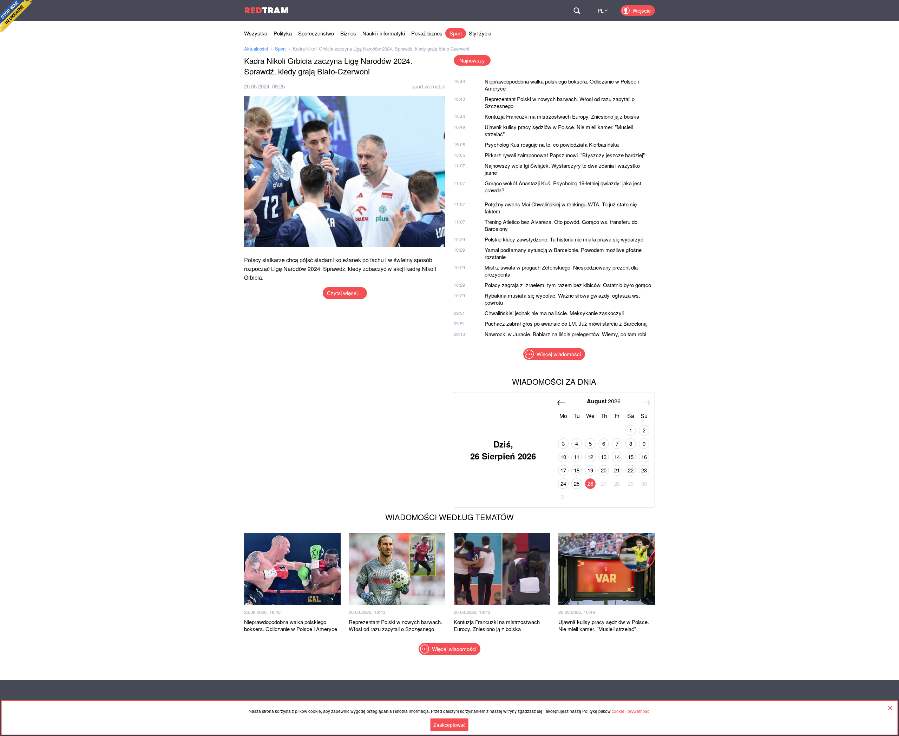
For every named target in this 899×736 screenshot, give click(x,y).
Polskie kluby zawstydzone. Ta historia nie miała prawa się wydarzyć (564, 239)
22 (631, 470)
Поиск (576, 10)
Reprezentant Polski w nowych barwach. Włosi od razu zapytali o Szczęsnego (560, 102)
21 (617, 470)
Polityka (283, 33)
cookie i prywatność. (631, 711)
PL (601, 10)
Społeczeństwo (316, 33)
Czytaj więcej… (345, 293)
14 (617, 456)
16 (644, 456)
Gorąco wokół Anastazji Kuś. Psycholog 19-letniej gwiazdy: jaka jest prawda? (563, 186)
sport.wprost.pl (428, 86)
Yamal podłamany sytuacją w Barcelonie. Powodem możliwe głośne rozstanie (563, 253)
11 (576, 456)
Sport (456, 33)
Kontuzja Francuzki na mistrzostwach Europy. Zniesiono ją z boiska (562, 116)
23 (644, 470)
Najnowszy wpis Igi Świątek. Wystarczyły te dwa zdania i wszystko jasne (562, 169)
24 (563, 483)
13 (603, 456)
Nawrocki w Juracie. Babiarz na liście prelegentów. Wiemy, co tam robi (565, 334)
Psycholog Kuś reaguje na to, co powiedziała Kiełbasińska (552, 144)
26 (590, 483)
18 (576, 470)
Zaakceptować (449, 724)
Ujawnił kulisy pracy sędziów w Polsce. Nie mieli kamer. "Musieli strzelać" (559, 130)
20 (603, 470)
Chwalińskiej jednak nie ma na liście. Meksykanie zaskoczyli (554, 313)
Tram (266, 10)
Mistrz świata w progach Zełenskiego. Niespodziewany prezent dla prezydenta (561, 271)
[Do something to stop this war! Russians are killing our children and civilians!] (16, 16)
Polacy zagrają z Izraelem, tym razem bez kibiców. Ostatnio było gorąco (568, 285)
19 (590, 470)
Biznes (348, 33)
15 (631, 456)
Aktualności (256, 48)
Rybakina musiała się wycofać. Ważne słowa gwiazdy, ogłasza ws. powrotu (562, 299)
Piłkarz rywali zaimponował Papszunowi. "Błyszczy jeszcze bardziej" (565, 155)
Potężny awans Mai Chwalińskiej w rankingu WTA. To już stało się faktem (561, 207)
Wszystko (255, 33)
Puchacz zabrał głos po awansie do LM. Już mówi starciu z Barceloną (566, 323)
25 (576, 483)
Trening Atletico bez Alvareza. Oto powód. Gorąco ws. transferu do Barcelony (561, 225)
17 (563, 470)
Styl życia (480, 33)
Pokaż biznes (426, 33)
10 (563, 456)
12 (590, 456)
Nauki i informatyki (383, 33)
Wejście (641, 10)
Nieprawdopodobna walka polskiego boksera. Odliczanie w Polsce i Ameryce (562, 85)
